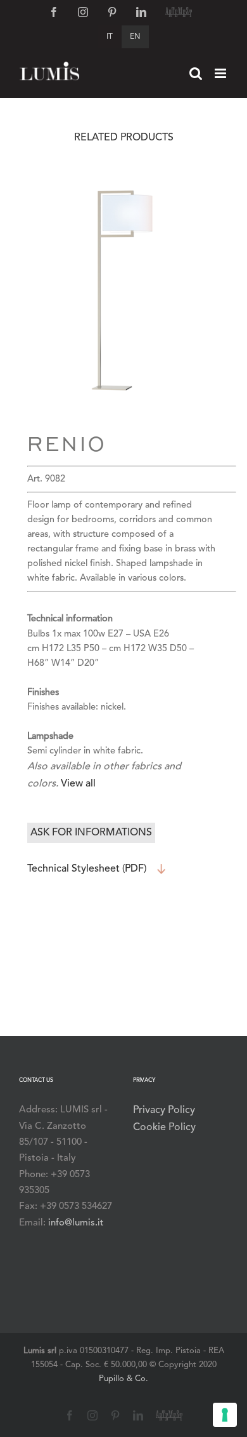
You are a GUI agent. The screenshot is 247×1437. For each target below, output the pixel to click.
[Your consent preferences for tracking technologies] (225, 1415)
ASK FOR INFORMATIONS (91, 833)
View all (78, 784)
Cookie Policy (164, 1128)
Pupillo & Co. (123, 1379)
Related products (124, 138)
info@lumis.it (76, 1223)
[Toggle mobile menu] (221, 73)
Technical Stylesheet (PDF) (86, 869)
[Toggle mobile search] (195, 73)
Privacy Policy (164, 1110)
